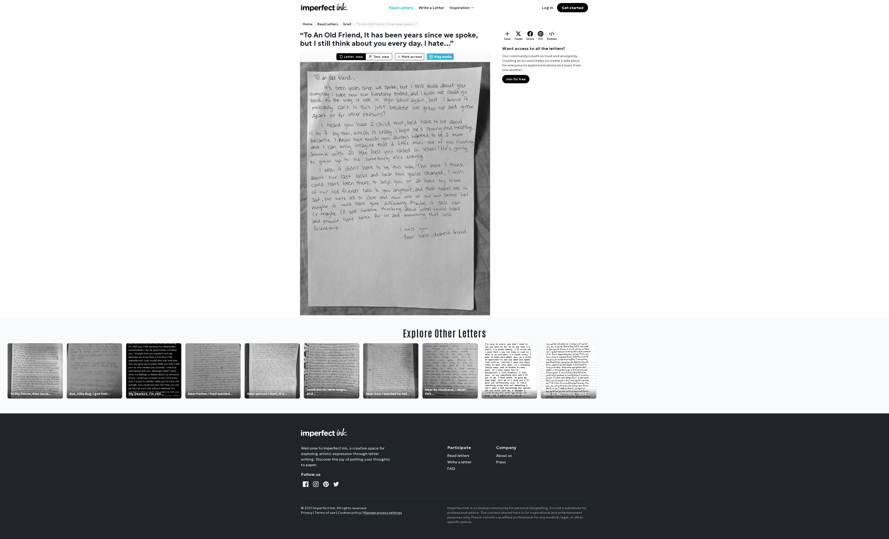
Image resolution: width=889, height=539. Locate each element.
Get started (572, 7)
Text (381, 57)
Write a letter (459, 462)
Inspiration (460, 7)
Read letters (458, 455)
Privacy (306, 513)
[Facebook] (305, 484)
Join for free (516, 79)
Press (501, 462)
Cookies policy (349, 513)
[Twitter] (336, 484)
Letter (353, 57)
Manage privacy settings (382, 513)
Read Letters (401, 7)
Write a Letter (431, 7)
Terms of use (325, 513)
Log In (547, 7)
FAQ (451, 468)
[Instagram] (315, 484)
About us (504, 455)
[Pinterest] (326, 484)
